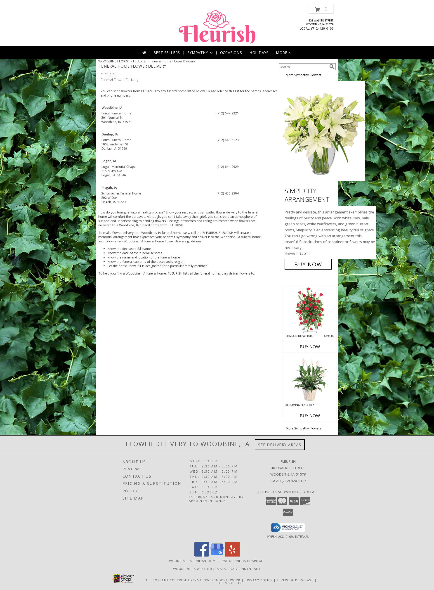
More (281, 52)
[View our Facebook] (201, 555)
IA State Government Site (238, 569)
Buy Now (308, 264)
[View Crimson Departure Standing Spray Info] (310, 310)
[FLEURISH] (217, 26)
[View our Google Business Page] (217, 555)
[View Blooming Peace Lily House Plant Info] (310, 379)
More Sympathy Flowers (303, 75)
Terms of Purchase (295, 580)
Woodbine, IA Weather (192, 569)
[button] (321, 9)
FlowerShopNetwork (220, 580)
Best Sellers (166, 52)
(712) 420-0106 (322, 28)
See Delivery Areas (279, 444)
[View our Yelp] (232, 555)
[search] (331, 66)
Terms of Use (231, 583)
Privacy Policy (259, 580)
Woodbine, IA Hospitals (244, 561)
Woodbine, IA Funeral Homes (194, 561)
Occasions (231, 52)
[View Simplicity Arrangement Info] (326, 131)
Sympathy (197, 52)
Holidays (259, 52)
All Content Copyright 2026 (172, 580)
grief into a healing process (143, 212)
